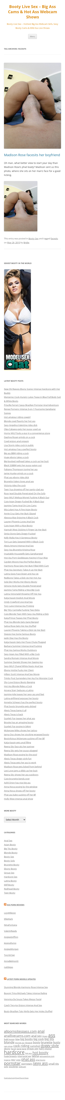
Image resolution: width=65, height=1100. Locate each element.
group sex (32, 1048)
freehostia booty (9, 1078)
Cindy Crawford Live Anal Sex (18, 601)
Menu (32, 36)
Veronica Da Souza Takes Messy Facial (22, 999)
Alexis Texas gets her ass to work (20, 762)
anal (41, 1031)
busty (56, 1042)
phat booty (40, 1060)
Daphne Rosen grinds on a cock (19, 437)
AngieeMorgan (11, 949)
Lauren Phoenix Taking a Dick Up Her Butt (24, 630)
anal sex (36, 1036)
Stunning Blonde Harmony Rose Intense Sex (26, 987)
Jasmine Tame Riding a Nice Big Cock (22, 589)
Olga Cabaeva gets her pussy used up (22, 429)
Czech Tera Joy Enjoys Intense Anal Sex (23, 1005)
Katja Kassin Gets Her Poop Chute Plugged (25, 642)
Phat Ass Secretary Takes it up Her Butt (23, 569)
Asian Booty (10, 844)
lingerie (7, 1060)
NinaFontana (10, 924)
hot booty (40, 1052)
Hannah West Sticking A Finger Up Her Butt (25, 529)
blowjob (28, 1042)
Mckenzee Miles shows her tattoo (20, 730)
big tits (49, 1039)
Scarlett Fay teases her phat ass (19, 718)
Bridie (26, 242)
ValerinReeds (10, 930)
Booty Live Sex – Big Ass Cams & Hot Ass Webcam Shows (32, 12)
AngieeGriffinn (11, 936)
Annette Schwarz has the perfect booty (23, 702)
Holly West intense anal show (18, 798)
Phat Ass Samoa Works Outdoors (20, 650)
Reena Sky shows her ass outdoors (21, 774)
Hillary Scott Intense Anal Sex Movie (22, 674)
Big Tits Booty (11, 848)
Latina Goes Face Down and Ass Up (21, 573)
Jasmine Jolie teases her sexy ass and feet (24, 694)
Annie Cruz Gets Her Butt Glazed (20, 513)
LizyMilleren (10, 912)
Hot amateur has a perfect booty (20, 449)
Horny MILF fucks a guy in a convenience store (27, 433)
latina (35, 1056)
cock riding (21, 1045)
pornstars (26, 1063)
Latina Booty (10, 880)
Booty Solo (9, 860)
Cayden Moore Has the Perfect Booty (22, 561)
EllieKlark (8, 918)
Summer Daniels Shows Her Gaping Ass (23, 662)
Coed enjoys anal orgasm (16, 441)
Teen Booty (9, 892)
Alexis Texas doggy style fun (18, 758)
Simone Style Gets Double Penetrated (22, 585)
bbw (17, 1039)
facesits (54, 238)
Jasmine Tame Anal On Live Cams (20, 505)
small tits (53, 1063)
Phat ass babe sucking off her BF (20, 794)
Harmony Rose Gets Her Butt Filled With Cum (26, 565)
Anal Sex (8, 840)
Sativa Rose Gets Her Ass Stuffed (20, 625)
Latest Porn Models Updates (21, 979)
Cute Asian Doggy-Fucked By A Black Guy (24, 501)
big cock (39, 1039)
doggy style (50, 1045)
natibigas (8, 967)
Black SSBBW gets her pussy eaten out (23, 465)
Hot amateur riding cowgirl (17, 417)
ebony (7, 1048)
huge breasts (10, 1056)
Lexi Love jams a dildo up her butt (21, 770)
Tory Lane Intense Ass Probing (19, 605)
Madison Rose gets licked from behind (23, 766)
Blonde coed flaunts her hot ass (19, 421)
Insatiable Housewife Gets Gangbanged (23, 553)
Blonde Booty (11, 852)
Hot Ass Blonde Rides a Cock (18, 686)
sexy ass (40, 1063)
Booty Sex (33, 238)
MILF (13, 1059)
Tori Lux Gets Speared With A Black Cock (24, 541)
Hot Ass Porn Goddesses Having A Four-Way (26, 557)
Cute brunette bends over (17, 778)
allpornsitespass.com (20, 1031)
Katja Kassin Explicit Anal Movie (19, 597)
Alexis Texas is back (13, 714)
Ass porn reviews (15, 904)
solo (6, 1066)
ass (51, 1035)
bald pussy (9, 1039)
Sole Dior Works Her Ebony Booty (20, 581)
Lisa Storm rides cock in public (19, 445)
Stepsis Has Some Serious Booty (20, 634)
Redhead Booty (11, 888)
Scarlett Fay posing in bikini (17, 726)
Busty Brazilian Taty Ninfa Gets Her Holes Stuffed (28, 1011)
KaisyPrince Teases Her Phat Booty (21, 617)
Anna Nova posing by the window (20, 786)
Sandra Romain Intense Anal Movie (21, 658)
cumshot (35, 1046)
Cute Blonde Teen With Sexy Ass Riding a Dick (26, 613)
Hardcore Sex (10, 876)
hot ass (28, 1053)
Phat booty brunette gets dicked (20, 706)
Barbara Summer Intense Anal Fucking (23, 646)
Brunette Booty (11, 864)
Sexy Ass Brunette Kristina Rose (19, 549)
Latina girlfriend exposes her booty (21, 698)
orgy (18, 1059)
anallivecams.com (17, 1035)
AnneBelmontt (11, 961)
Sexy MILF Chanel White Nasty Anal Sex (23, 666)
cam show (8, 1046)
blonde (9, 1042)
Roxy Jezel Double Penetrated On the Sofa (24, 493)
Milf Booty (9, 884)
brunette (46, 1042)
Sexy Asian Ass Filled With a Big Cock (22, 654)
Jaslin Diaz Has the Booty (16, 638)
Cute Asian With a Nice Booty (18, 525)
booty (36, 1042)
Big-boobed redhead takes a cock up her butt (26, 461)
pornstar (12, 1063)
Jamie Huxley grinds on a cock (18, 473)
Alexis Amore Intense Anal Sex (19, 545)
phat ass (28, 1059)
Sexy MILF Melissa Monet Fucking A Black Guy (26, 497)
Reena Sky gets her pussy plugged (21, 750)
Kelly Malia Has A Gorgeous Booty (20, 537)
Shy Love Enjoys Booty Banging (19, 682)
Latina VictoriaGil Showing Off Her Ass (22, 593)
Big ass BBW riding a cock (16, 453)
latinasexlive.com (47, 1056)
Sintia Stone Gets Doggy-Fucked (20, 533)
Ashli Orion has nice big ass (17, 782)
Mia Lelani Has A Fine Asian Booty (20, 509)
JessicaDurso (10, 943)
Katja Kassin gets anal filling (17, 742)
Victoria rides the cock (15, 485)
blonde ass (19, 1043)
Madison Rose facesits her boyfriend (32, 155)
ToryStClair (9, 955)
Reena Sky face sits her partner (19, 746)
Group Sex (9, 872)
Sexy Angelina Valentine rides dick (20, 425)
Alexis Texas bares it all (15, 710)
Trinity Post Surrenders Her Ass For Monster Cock (28, 678)
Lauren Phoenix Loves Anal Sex (19, 521)
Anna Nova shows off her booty (20, 790)
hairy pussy (45, 1048)
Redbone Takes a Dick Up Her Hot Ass (22, 577)
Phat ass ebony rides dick (16, 477)
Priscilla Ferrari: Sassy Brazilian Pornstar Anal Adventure (31, 405)
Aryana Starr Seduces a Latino (19, 690)
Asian (45, 1036)
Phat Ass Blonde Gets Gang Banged (21, 621)
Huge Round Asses (21, 1078)
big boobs (26, 1039)
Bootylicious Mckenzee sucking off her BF (24, 738)
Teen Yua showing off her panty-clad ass (24, 489)
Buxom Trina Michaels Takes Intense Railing (25, 993)
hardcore (14, 1052)
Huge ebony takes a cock (16, 457)
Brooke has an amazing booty (19, 722)
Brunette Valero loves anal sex (19, 481)
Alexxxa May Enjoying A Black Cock (21, 517)
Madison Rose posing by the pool (20, 754)
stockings (13, 1066)
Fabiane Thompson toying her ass (21, 469)
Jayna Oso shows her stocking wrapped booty (26, 734)
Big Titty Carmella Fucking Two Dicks (22, 609)
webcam (22, 1067)
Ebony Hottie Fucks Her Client (19, 670)
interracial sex (24, 1056)
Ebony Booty (10, 868)
